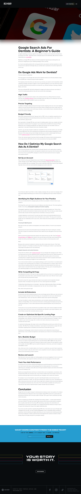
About (20, 489)
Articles (31, 489)
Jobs (35, 489)
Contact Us (15, 489)
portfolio (25, 489)
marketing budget (26, 134)
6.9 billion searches (29, 98)
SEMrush (30, 237)
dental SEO (28, 57)
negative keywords (36, 252)
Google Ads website (50, 160)
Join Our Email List (17, 490)
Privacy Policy (76, 491)
